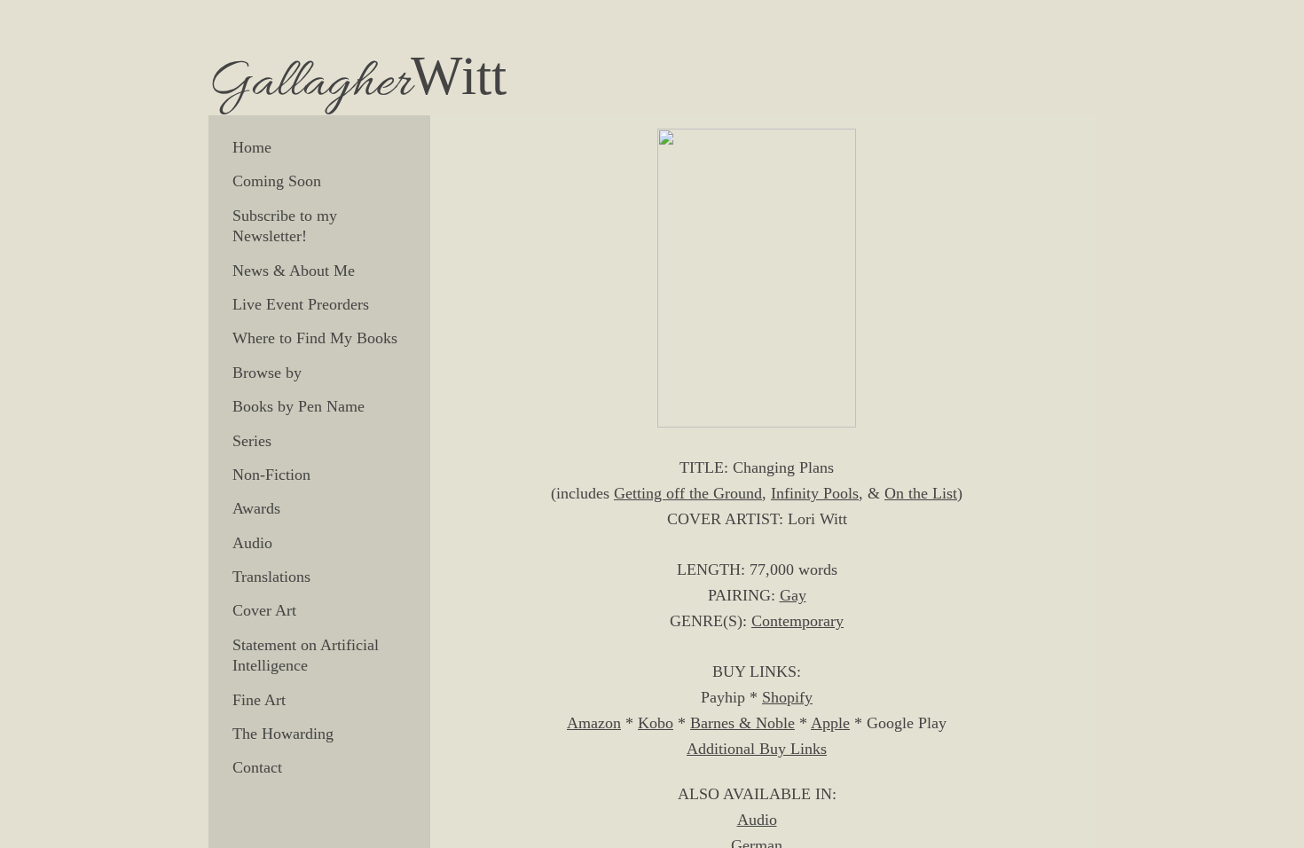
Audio (252, 543)
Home (251, 147)
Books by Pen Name (298, 406)
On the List (920, 493)
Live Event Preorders (300, 304)
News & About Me (293, 270)
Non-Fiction (271, 474)
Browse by (267, 372)
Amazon (594, 723)
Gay (793, 595)
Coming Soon (276, 181)
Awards (256, 508)
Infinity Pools (815, 493)
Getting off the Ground (688, 493)
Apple (830, 723)
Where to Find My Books (314, 338)
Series (251, 441)
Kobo (655, 723)
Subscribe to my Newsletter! (284, 226)
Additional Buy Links (757, 749)
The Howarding (283, 733)
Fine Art (259, 700)
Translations (271, 576)
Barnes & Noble (742, 723)
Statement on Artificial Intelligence (305, 655)
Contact (257, 767)
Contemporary (797, 621)
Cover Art (264, 610)
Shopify (787, 697)
